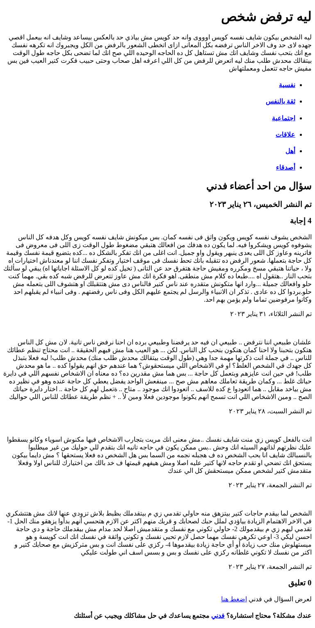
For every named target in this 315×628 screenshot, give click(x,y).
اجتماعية (283, 118)
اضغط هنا (234, 599)
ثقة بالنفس (280, 101)
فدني (218, 615)
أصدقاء (285, 167)
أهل (290, 150)
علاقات (285, 134)
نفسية (287, 84)
